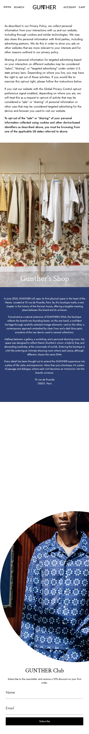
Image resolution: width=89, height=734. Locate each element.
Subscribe (44, 721)
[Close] (82, 535)
